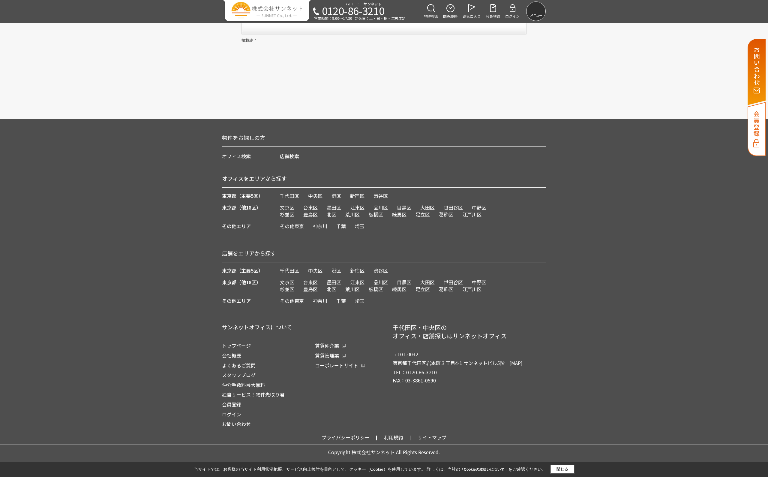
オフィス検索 (236, 156)
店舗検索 (289, 156)
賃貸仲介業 (327, 345)
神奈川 (320, 226)
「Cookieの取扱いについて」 (484, 469)
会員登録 (231, 404)
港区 (336, 195)
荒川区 (352, 214)
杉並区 (287, 214)
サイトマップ (432, 437)
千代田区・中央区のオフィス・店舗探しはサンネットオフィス (450, 331)
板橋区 (376, 214)
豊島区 (310, 214)
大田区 (427, 207)
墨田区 (334, 207)
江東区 (357, 207)
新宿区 (357, 195)
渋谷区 (381, 195)
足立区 (423, 214)
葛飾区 (446, 214)
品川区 (381, 207)
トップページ (236, 345)
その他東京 (292, 226)
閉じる (562, 469)
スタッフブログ (239, 375)
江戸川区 (472, 214)
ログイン (231, 414)
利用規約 (393, 437)
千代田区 (289, 195)
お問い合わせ (236, 423)
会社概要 (231, 355)
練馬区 (399, 214)
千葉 (341, 226)
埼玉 (359, 226)
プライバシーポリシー (346, 437)
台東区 (310, 207)
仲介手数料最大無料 (243, 384)
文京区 (287, 207)
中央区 (315, 195)
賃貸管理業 (327, 355)
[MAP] (516, 363)
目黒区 (404, 207)
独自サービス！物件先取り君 (253, 394)
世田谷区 (453, 207)
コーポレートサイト (336, 365)
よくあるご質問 (239, 365)
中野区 (479, 207)
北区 (331, 214)
